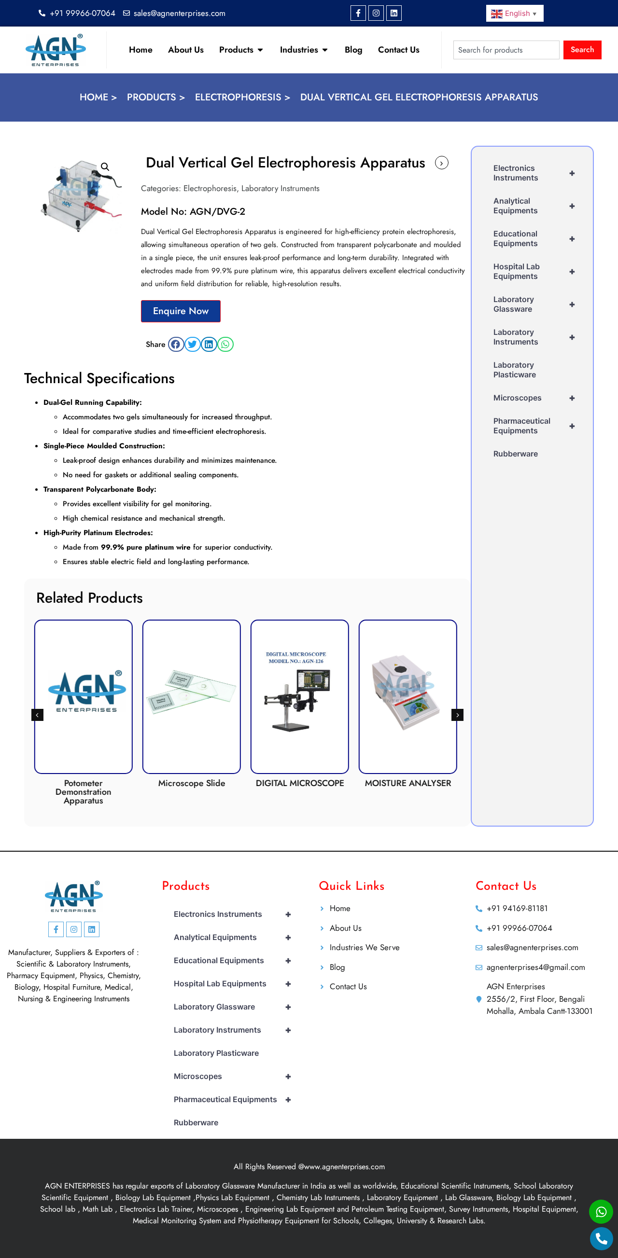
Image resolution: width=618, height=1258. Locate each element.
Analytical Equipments (534, 205)
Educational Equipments (534, 238)
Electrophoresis (210, 188)
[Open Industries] (325, 49)
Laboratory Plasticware (514, 369)
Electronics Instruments (534, 172)
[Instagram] (376, 13)
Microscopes (534, 397)
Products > (156, 97)
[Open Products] (260, 49)
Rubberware (515, 453)
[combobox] (506, 50)
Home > (98, 97)
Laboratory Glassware (534, 304)
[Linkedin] (394, 13)
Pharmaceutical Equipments (534, 425)
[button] (105, 167)
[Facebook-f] (358, 13)
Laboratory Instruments (280, 188)
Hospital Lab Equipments (534, 271)
